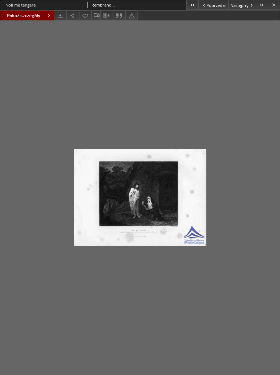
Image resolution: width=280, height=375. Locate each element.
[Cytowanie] (119, 15)
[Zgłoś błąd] (131, 15)
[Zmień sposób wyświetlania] (96, 15)
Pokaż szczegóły (23, 15)
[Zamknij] (274, 5)
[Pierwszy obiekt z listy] (192, 5)
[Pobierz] (60, 15)
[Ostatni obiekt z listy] (262, 5)
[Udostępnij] (72, 15)
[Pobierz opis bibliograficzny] (106, 16)
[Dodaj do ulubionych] (85, 15)
